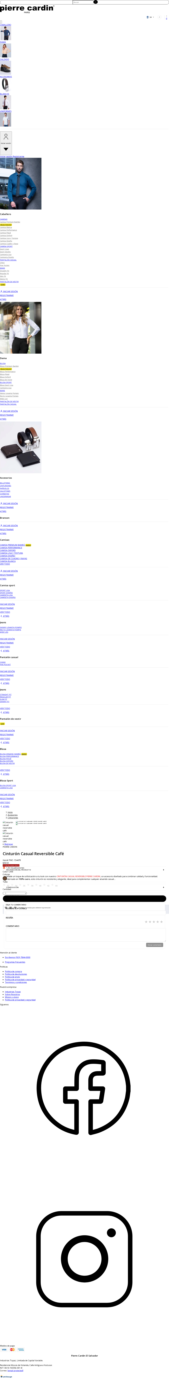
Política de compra (13, 971)
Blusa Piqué (4, 374)
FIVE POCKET (5, 664)
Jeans (2, 268)
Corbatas (4, 494)
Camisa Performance (8, 230)
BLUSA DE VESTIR (7, 763)
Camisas (3, 219)
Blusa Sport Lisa (6, 385)
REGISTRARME (7, 295)
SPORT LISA (5, 590)
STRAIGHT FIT (6, 694)
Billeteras (5, 483)
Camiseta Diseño (7, 257)
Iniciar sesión (6, 156)
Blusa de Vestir (6, 380)
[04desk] (20, 472)
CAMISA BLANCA (8, 561)
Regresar (8, 844)
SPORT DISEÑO (6, 593)
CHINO (3, 662)
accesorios (6, 76)
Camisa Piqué (5, 233)
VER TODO (5, 564)
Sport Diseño (5, 252)
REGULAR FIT (5, 697)
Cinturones (5, 485)
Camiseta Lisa (5, 254)
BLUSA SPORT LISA (8, 785)
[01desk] (20, 208)
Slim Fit (3, 276)
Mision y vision (12, 997)
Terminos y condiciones (16, 982)
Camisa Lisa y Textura (9, 238)
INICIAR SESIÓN (10, 291)
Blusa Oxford (5, 377)
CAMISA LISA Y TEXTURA (11, 553)
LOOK (2, 724)
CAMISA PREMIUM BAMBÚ (15, 545)
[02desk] (20, 353)
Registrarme (18, 156)
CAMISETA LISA (6, 595)
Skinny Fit (4, 279)
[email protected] (15, 1370)
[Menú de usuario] (159, 17)
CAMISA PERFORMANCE (11, 547)
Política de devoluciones (16, 974)
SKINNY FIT (4, 701)
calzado (4, 59)
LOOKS (3, 284)
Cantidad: (7, 889)
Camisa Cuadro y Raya (9, 243)
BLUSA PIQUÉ (5, 758)
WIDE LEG (4, 632)
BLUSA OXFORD (6, 761)
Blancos (4, 94)
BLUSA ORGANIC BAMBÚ (13, 754)
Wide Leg (4, 399)
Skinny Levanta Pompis (9, 393)
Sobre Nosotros (12, 994)
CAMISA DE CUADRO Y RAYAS (13, 558)
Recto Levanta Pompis (9, 396)
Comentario (12, 926)
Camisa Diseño (6, 241)
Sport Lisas (4, 249)
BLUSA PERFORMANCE (9, 756)
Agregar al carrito (85, 898)
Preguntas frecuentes (15, 962)
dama (3, 42)
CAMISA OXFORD (8, 550)
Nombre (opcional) (16, 908)
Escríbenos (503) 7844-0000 (17, 957)
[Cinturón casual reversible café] (5, 878)
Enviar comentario (154, 945)
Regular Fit (4, 273)
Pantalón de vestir (9, 282)
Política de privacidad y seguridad (20, 979)
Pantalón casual (8, 260)
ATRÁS (3, 299)
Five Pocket (4, 265)
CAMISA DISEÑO (7, 555)
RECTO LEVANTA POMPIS (10, 630)
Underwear (5, 496)
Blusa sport (6, 382)
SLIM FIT (3, 699)
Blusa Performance (7, 371)
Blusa (3, 363)
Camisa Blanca (6, 227)
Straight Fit (4, 271)
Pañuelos (4, 488)
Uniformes (6, 111)
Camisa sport (6, 246)
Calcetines (5, 491)
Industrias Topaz (13, 991)
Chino (2, 263)
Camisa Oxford (6, 235)
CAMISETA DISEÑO (8, 597)
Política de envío (12, 977)
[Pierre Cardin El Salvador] (27, 12)
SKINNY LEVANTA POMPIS (11, 627)
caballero (5, 24)
